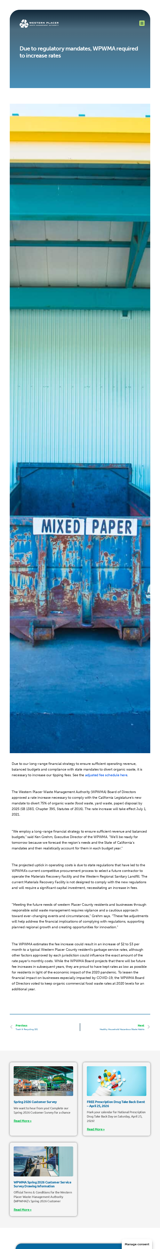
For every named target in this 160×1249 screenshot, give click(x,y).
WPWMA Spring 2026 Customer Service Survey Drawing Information (42, 1184)
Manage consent (137, 1244)
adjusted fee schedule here (106, 775)
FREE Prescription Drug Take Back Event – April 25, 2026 (116, 1104)
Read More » (23, 1121)
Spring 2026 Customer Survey (35, 1102)
